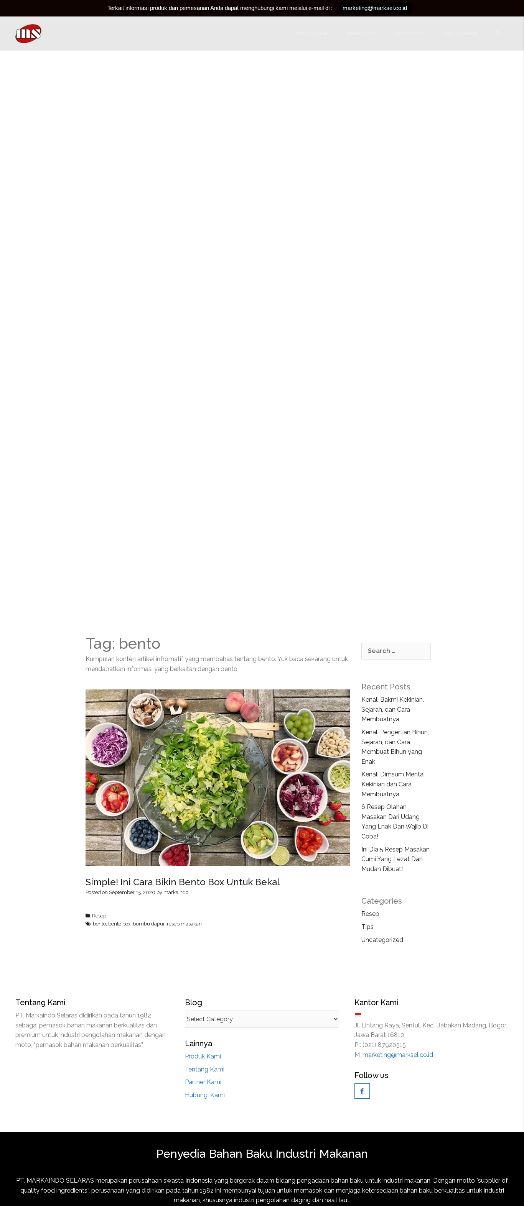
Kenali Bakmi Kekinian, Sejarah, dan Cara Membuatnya (392, 709)
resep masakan (184, 924)
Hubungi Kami (459, 33)
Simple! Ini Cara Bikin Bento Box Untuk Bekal (183, 882)
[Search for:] (396, 651)
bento (99, 924)
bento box (119, 924)
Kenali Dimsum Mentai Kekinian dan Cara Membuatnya (393, 784)
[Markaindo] (29, 33)
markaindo (175, 892)
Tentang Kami (360, 33)
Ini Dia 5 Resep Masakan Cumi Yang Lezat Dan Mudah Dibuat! (395, 859)
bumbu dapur (149, 924)
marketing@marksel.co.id (375, 8)
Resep (99, 916)
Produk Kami (311, 33)
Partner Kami (409, 33)
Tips (367, 926)
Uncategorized (382, 939)
